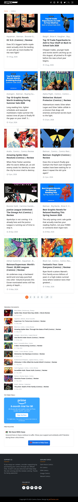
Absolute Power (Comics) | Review (26, 378)
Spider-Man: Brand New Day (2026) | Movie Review (32, 313)
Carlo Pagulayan (19, 368)
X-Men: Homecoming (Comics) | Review (28, 346)
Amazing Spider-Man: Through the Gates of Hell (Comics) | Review (37, 329)
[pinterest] (58, 2)
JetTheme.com (53, 499)
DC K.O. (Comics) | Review (19, 40)
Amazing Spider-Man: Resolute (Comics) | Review (20, 156)
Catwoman (27, 384)
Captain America (34, 360)
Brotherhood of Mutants (21, 360)
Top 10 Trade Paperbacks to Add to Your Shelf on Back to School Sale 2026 (57, 43)
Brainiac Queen (24, 376)
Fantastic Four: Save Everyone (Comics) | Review (56, 266)
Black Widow (18, 310)
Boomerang (25, 310)
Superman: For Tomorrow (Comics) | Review (30, 321)
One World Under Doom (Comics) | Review (29, 337)
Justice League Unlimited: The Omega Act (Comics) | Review (20, 212)
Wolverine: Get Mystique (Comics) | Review (29, 354)
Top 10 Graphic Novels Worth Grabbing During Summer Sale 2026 (18, 100)
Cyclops (31, 351)
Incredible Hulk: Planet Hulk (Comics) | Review (30, 370)
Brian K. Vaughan (57, 36)
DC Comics (43, 467)
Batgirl (46, 36)
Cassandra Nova (23, 343)
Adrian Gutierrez (14, 261)
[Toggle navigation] (72, 2)
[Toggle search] (69, 2)
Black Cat (47, 261)
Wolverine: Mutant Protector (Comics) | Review (57, 99)
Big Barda (55, 206)
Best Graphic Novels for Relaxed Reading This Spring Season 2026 (54, 212)
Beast (16, 343)
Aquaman (11, 36)
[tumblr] (61, 2)
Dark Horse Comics (46, 464)
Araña (9, 151)
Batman (20, 36)
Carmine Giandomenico (30, 206)
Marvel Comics (45, 476)
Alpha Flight (48, 94)
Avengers (11, 94)
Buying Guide (30, 94)
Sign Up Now (22, 415)
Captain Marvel (33, 335)
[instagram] (54, 2)
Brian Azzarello (30, 319)
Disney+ (32, 310)
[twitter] (64, 2)
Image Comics (45, 473)
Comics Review (68, 94)
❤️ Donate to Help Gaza (39, 442)
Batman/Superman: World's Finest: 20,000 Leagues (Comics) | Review (20, 267)
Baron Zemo (24, 335)
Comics (58, 94)
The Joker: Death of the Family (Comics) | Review (31, 387)
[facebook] (51, 2)
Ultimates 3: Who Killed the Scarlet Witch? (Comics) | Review (35, 362)
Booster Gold (30, 36)
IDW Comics (44, 470)
